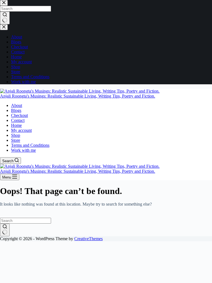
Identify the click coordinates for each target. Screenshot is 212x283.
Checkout (19, 115)
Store (15, 140)
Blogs (16, 110)
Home (16, 125)
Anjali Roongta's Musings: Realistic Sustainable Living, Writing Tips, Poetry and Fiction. (77, 96)
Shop (15, 135)
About (16, 105)
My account (21, 130)
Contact (18, 120)
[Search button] (5, 230)
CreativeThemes (88, 238)
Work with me (23, 150)
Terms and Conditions (30, 145)
